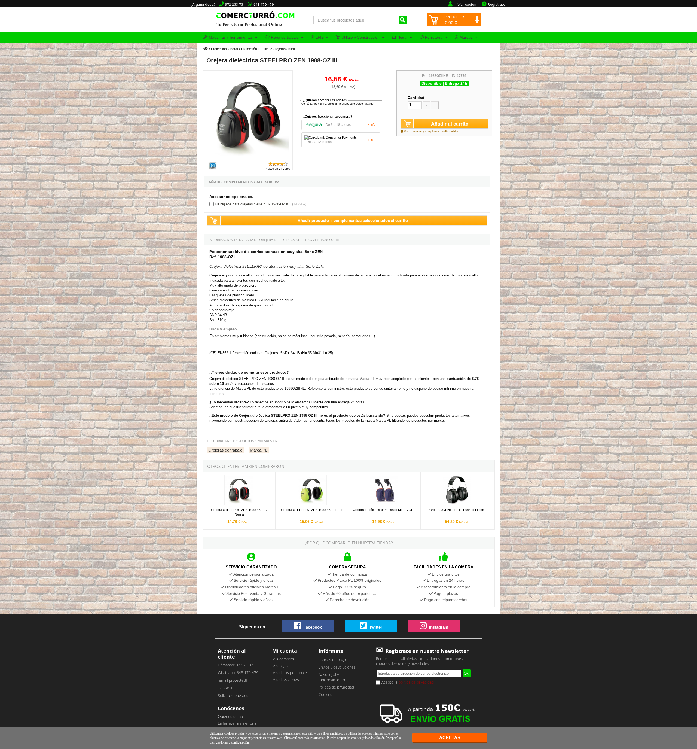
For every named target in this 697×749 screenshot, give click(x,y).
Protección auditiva (255, 49)
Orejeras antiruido (286, 49)
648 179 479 (263, 4)
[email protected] (232, 680)
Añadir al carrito (450, 123)
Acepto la (407, 682)
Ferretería (433, 37)
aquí (294, 738)
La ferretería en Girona (237, 723)
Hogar (402, 37)
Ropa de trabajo (284, 37)
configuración (240, 742)
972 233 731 (235, 4)
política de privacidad (416, 682)
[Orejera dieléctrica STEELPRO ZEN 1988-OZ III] (248, 159)
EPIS (319, 37)
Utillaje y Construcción (360, 37)
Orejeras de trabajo (225, 450)
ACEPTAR (450, 737)
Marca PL (258, 450)
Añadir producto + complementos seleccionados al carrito (353, 220)
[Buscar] (403, 20)
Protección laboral (224, 49)
